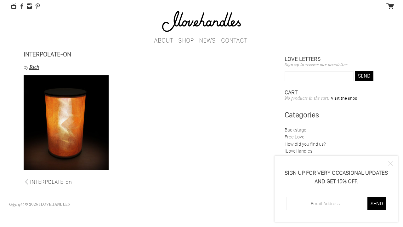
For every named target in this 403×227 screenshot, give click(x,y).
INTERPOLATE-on (51, 181)
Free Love (294, 137)
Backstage (295, 130)
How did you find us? (305, 144)
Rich (34, 67)
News (207, 39)
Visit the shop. (345, 98)
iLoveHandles (298, 151)
